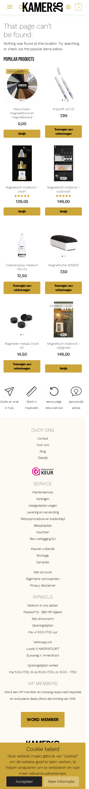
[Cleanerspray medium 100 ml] (22, 241)
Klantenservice (42, 492)
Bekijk (22, 133)
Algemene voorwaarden (43, 579)
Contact (42, 438)
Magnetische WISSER (63, 265)
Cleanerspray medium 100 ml (22, 267)
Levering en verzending (43, 512)
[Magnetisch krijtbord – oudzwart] (63, 163)
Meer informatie (61, 781)
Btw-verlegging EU (43, 539)
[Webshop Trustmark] (42, 471)
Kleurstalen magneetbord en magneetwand (22, 113)
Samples (42, 562)
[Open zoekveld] (21, 7)
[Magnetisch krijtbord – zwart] (22, 163)
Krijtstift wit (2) (63, 109)
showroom (45, 619)
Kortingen (42, 499)
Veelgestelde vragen (42, 505)
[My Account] (68, 7)
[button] (78, 7)
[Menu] (12, 7)
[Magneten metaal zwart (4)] (22, 319)
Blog (43, 451)
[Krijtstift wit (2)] (63, 85)
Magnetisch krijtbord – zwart (22, 189)
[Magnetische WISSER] (63, 241)
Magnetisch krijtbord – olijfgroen (63, 345)
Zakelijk (43, 458)
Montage (43, 555)
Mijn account (43, 572)
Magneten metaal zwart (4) (22, 345)
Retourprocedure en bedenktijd (43, 519)
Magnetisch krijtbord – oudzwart (63, 189)
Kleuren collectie (43, 549)
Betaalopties (43, 525)
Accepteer (24, 781)
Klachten (42, 532)
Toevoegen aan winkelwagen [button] (63, 131)
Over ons (43, 445)
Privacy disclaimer (42, 585)
